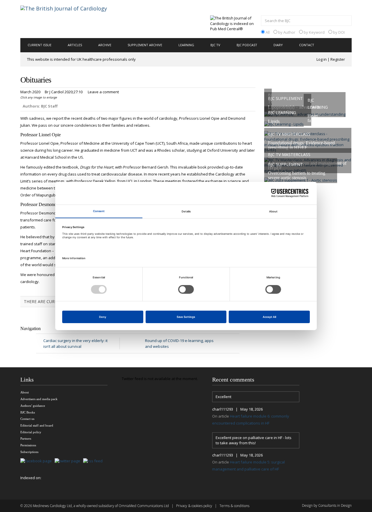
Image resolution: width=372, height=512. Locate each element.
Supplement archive (145, 45)
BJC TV (215, 45)
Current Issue (39, 45)
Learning (186, 45)
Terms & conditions (234, 505)
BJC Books (27, 412)
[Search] (346, 21)
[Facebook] (37, 461)
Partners (25, 438)
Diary (278, 45)
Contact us (27, 418)
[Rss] (94, 461)
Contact (306, 45)
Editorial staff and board (36, 425)
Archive (104, 45)
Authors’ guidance (32, 405)
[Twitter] (69, 461)
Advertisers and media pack (39, 399)
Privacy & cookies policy (194, 505)
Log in (321, 59)
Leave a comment (103, 91)
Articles (75, 45)
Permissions (28, 445)
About (24, 392)
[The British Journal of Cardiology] (70, 19)
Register (337, 59)
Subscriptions (29, 452)
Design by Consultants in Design (327, 505)
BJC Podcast (247, 45)
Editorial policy (30, 432)
